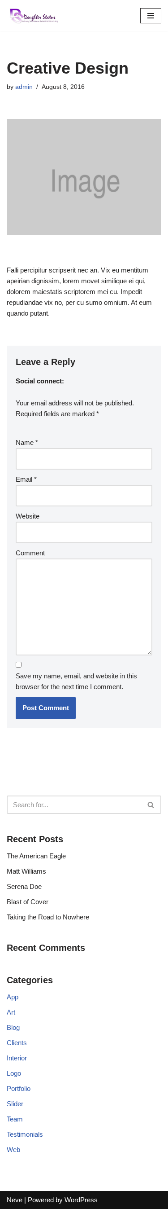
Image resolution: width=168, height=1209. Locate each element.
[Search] (151, 805)
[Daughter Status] (33, 15)
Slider (15, 1104)
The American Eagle (36, 856)
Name (27, 442)
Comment (30, 553)
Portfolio (18, 1088)
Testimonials (25, 1134)
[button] (150, 804)
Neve (14, 1200)
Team (15, 1119)
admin (24, 87)
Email (26, 479)
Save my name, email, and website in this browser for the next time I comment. (76, 681)
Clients (17, 1042)
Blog (13, 1027)
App (12, 997)
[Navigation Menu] (150, 15)
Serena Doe (24, 886)
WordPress (81, 1200)
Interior (17, 1058)
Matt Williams (26, 871)
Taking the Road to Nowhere (48, 917)
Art (11, 1012)
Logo (14, 1073)
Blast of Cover (27, 902)
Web (13, 1149)
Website (27, 516)
